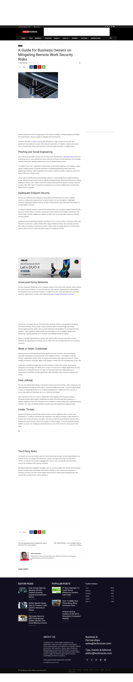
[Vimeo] (112, 27)
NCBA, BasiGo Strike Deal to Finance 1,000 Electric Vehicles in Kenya (38, 606)
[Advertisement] (54, 12)
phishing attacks (69, 157)
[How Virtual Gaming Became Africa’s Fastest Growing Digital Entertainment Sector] (22, 590)
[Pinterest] (39, 67)
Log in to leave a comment (26, 572)
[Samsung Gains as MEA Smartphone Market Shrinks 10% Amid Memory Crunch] (22, 618)
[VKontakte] (100, 660)
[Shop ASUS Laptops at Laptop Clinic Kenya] (49, 267)
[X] (110, 27)
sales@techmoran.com (51, 662)
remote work (36, 141)
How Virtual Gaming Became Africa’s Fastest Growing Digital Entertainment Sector (38, 592)
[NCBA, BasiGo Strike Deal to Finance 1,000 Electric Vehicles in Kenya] (22, 605)
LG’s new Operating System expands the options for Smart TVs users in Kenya (32, 544)
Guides (20, 45)
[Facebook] (105, 27)
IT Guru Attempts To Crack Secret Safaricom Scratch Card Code (70, 591)
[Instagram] (108, 27)
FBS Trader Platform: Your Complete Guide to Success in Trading (67, 544)
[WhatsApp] (44, 67)
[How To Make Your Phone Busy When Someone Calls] (56, 603)
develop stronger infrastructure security (61, 294)
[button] (111, 38)
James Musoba (24, 63)
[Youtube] (114, 27)
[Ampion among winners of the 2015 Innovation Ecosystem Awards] (56, 614)
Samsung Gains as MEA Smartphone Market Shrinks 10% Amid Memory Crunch (38, 619)
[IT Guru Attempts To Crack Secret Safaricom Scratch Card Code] (56, 590)
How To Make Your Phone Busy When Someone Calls (70, 603)
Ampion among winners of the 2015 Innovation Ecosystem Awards (71, 615)
